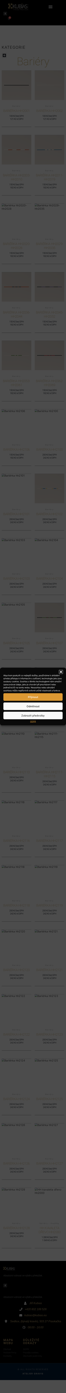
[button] (61, 672)
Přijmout (33, 697)
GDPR (33, 721)
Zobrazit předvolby (33, 715)
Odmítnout (33, 706)
